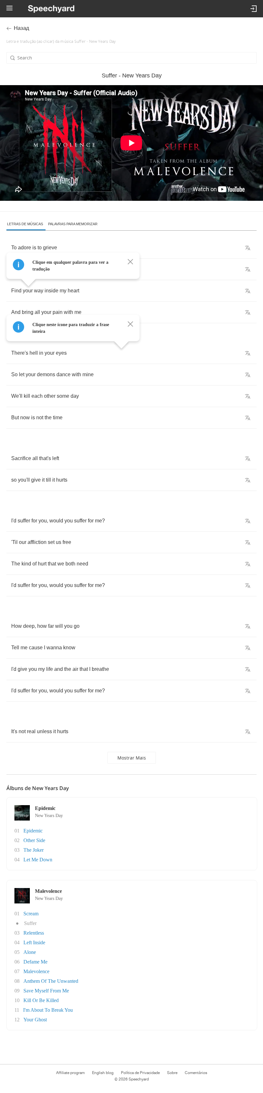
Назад (21, 28)
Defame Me (35, 961)
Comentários (196, 1073)
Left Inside (34, 942)
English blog (103, 1073)
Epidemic (33, 830)
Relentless (33, 933)
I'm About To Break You (48, 1010)
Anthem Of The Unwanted (50, 981)
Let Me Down (37, 859)
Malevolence (36, 971)
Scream (30, 913)
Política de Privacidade (140, 1073)
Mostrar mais (131, 758)
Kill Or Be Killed (41, 1000)
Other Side (34, 840)
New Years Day (49, 815)
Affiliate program (70, 1073)
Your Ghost (35, 1019)
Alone (29, 952)
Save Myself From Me (46, 990)
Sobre (172, 1073)
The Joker (33, 850)
